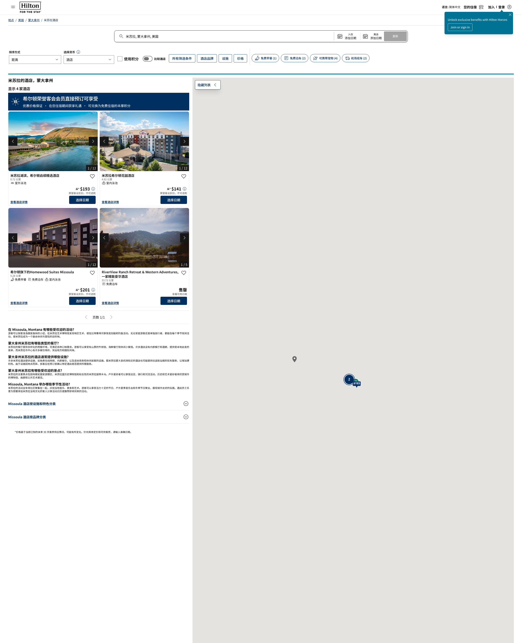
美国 (21, 20)
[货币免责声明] (78, 52)
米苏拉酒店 (51, 20)
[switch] (147, 58)
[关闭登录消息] (510, 15)
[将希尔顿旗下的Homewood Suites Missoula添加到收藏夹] (92, 280)
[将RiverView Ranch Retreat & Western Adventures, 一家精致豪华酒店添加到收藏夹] (183, 280)
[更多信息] (93, 196)
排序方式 (14, 52)
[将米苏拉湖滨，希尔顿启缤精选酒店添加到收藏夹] (92, 176)
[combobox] (223, 36)
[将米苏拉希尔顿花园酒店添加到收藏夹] (183, 176)
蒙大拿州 (34, 20)
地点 (11, 20)
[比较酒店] (148, 59)
